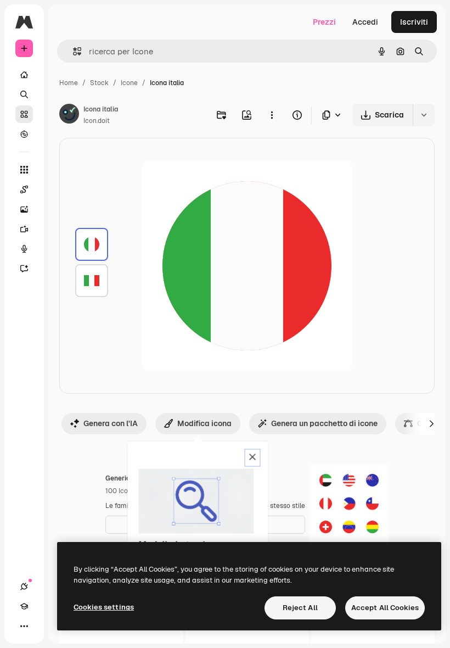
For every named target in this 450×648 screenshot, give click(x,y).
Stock (99, 83)
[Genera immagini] (24, 209)
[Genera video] (24, 229)
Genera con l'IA (110, 423)
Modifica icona (204, 423)
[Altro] (24, 626)
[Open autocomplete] (73, 51)
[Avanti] (431, 423)
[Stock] (24, 114)
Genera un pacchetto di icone (324, 423)
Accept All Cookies (385, 607)
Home (68, 83)
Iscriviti (414, 22)
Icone (129, 83)
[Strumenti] (24, 169)
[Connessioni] (24, 586)
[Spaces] (24, 189)
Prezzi (324, 22)
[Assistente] (24, 268)
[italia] (91, 244)
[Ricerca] (24, 94)
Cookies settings (104, 607)
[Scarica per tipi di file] (332, 115)
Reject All (300, 607)
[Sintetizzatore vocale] (24, 249)
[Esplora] (24, 134)
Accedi (365, 22)
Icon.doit (96, 120)
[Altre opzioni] (272, 115)
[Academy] (24, 606)
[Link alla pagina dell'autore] (69, 115)
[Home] (24, 74)
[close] (252, 458)
